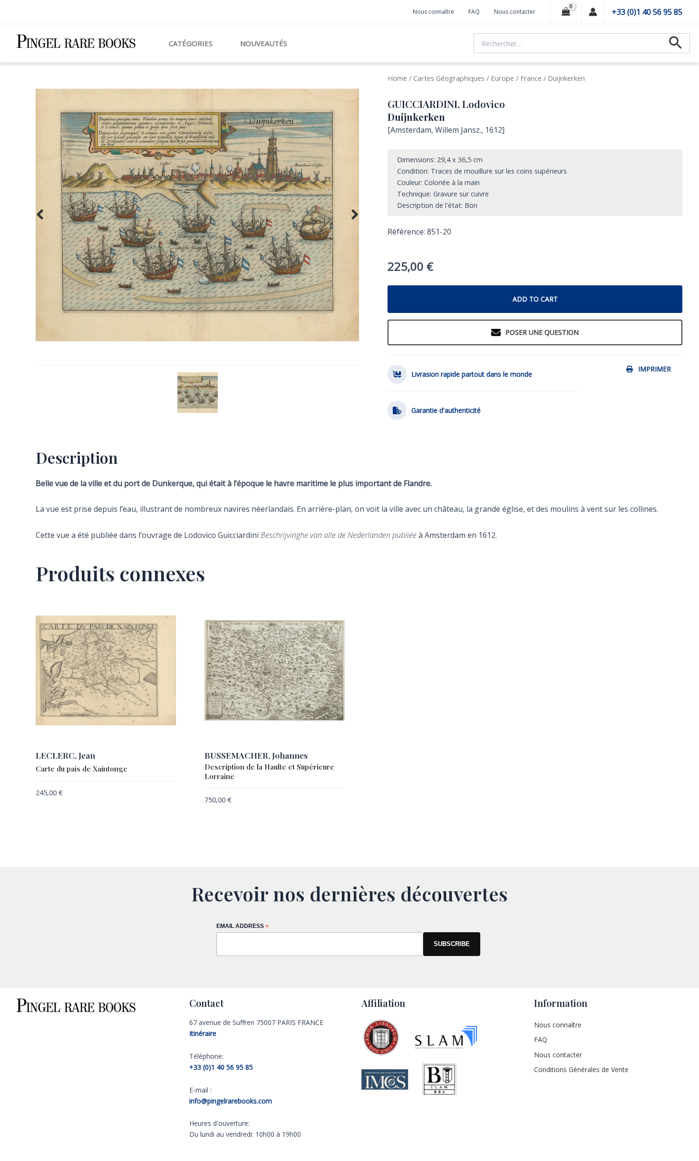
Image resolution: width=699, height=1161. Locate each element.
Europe (502, 78)
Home (397, 78)
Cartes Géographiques (449, 78)
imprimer (654, 368)
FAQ (474, 12)
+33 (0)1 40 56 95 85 (647, 12)
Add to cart (535, 298)
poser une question (542, 332)
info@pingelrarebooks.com (230, 1100)
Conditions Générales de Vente (581, 1069)
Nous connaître (433, 12)
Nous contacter (514, 12)
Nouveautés (263, 43)
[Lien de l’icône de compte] (593, 12)
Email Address (242, 927)
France (531, 78)
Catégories (191, 43)
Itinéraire (202, 1033)
